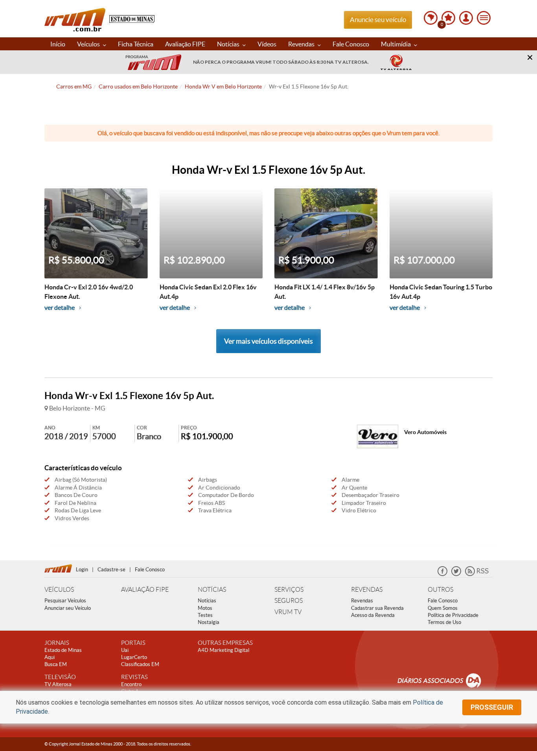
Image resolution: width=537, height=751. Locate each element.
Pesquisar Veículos (65, 601)
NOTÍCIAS (212, 589)
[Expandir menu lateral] (484, 18)
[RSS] (477, 574)
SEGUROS (288, 600)
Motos (205, 608)
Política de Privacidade (453, 615)
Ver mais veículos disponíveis (268, 341)
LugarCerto (134, 657)
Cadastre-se (111, 569)
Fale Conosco (351, 44)
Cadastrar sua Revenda (377, 608)
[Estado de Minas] (131, 18)
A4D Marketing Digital (223, 650)
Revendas (302, 44)
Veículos (89, 44)
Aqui (49, 657)
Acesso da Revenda (373, 615)
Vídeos (266, 44)
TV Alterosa (58, 684)
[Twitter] (456, 574)
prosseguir (492, 707)
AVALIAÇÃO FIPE (145, 589)
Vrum (74, 19)
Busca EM (55, 664)
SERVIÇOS (288, 589)
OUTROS (440, 589)
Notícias (229, 44)
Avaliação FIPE (185, 44)
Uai (125, 650)
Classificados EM (140, 664)
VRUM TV (288, 612)
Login (82, 569)
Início (57, 44)
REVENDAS (367, 589)
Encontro (131, 684)
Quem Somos (443, 608)
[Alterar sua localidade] (431, 18)
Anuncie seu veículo (378, 19)
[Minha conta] (466, 18)
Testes (205, 615)
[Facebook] (442, 574)
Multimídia (396, 44)
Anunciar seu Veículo (67, 608)
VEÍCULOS (59, 589)
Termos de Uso (444, 622)
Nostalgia (208, 622)
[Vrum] (60, 567)
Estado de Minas (63, 650)
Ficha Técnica (135, 44)
